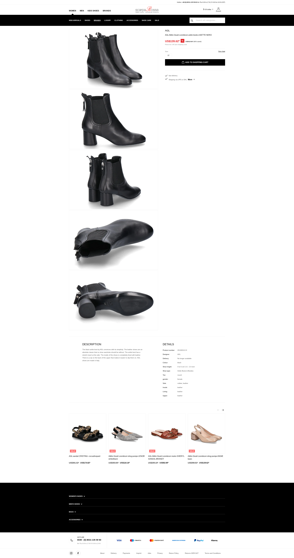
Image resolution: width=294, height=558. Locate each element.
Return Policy (174, 553)
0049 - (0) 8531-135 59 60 (89, 540)
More (190, 80)
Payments (126, 553)
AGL (167, 30)
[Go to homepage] (147, 10)
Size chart (221, 51)
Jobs (149, 553)
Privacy (160, 553)
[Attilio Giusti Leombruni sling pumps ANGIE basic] (206, 433)
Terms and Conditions (213, 553)
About (102, 553)
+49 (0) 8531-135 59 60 (189, 2)
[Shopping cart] (223, 7)
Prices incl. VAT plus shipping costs (176, 44)
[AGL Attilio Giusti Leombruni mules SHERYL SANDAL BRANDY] (166, 433)
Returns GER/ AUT (192, 553)
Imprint (138, 553)
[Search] (192, 20)
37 (168, 55)
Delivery (114, 553)
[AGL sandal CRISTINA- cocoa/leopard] (87, 433)
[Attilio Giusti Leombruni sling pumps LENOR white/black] (127, 433)
